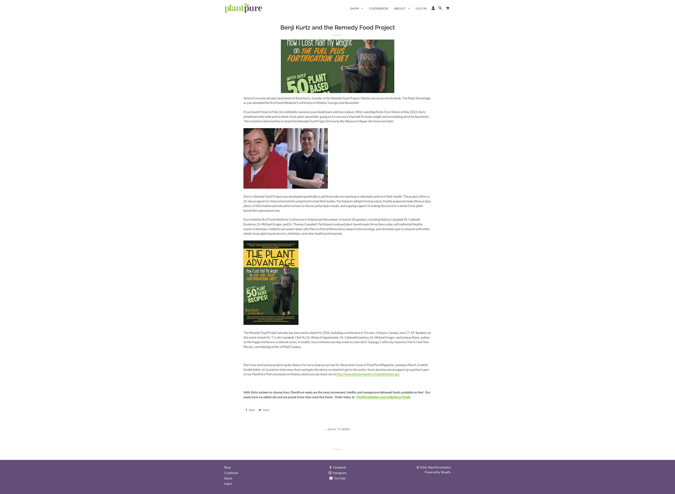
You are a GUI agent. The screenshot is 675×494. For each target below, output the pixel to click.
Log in (421, 8)
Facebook (339, 467)
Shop (355, 8)
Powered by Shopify (438, 472)
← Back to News (337, 429)
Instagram (339, 473)
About (400, 8)
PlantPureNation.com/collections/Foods (383, 397)
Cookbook (378, 8)
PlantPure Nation (439, 467)
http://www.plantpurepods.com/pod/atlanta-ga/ (367, 374)
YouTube (339, 478)
